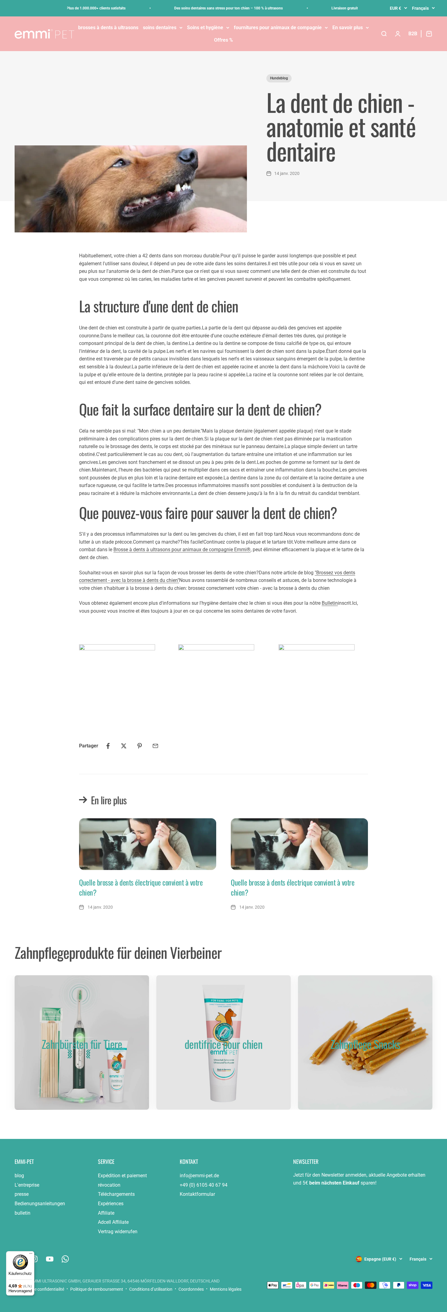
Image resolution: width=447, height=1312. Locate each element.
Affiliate (106, 1213)
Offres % (223, 40)
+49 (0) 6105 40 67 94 (203, 1185)
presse (22, 1194)
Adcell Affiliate (113, 1222)
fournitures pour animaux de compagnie (278, 27)
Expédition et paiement (122, 1175)
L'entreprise (27, 1185)
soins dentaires (159, 27)
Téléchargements (116, 1194)
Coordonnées (191, 1289)
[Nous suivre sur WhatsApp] (65, 1259)
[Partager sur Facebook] (108, 746)
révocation (109, 1185)
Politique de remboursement (96, 1289)
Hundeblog (279, 78)
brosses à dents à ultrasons (108, 27)
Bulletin (330, 603)
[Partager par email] (155, 746)
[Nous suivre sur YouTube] (50, 1259)
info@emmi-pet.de (199, 1175)
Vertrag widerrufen (117, 1231)
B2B (412, 34)
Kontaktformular (197, 1194)
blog (19, 1175)
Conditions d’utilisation (150, 1289)
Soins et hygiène (205, 27)
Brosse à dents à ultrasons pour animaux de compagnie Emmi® (182, 549)
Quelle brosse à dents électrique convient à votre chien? (141, 887)
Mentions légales (225, 1289)
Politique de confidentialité (39, 1289)
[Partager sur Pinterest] (139, 746)
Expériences (110, 1203)
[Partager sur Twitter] (124, 746)
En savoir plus (347, 27)
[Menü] (30, 1254)
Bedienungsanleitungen (40, 1203)
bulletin (22, 1213)
